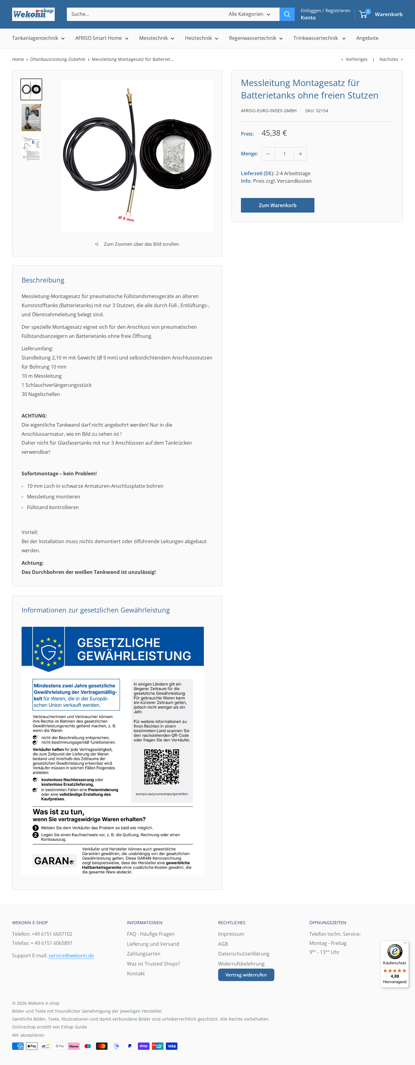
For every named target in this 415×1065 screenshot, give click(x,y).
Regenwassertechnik (252, 38)
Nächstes (388, 59)
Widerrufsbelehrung (241, 963)
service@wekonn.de (71, 955)
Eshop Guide (74, 1027)
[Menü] (405, 944)
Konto (308, 17)
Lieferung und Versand (153, 944)
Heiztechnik (198, 38)
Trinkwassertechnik (316, 38)
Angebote (367, 38)
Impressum (231, 934)
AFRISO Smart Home (98, 38)
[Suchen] (287, 14)
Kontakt (136, 973)
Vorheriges (357, 59)
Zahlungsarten (143, 953)
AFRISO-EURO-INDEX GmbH (269, 110)
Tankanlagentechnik (35, 38)
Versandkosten (294, 181)
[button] (363, 14)
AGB (223, 944)
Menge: (249, 153)
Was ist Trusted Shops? (153, 963)
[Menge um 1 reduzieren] (268, 153)
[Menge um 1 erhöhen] (300, 153)
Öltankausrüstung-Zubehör (58, 59)
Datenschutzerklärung (243, 953)
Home (18, 59)
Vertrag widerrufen (246, 975)
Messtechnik (153, 38)
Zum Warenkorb (278, 205)
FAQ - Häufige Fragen (151, 934)
